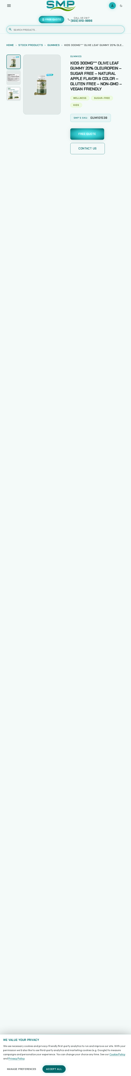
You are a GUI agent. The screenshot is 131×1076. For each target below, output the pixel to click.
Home (10, 45)
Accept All (54, 1069)
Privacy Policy (16, 1058)
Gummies (53, 45)
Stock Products (30, 45)
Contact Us (87, 148)
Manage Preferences (21, 1069)
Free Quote (87, 134)
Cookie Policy (117, 1054)
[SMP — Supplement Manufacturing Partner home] (61, 5)
